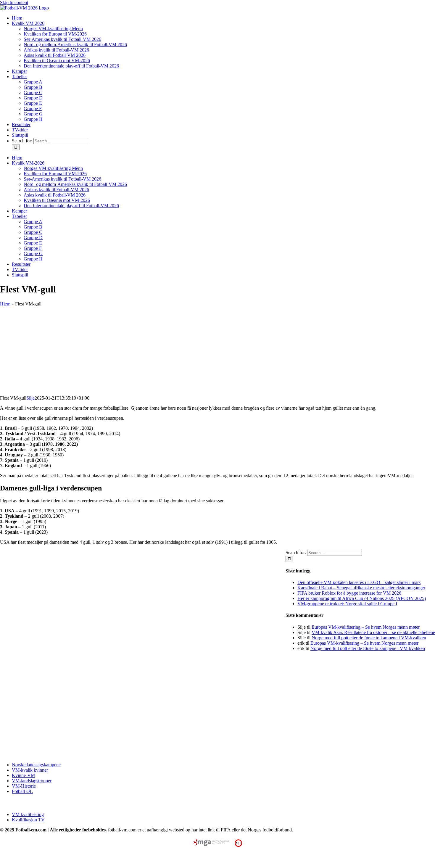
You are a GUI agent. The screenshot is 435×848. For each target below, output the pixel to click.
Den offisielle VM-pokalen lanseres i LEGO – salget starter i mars (358, 582)
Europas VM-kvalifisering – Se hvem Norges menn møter (366, 627)
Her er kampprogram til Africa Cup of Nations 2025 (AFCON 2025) (361, 598)
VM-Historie (24, 786)
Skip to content (14, 2)
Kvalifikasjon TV (28, 819)
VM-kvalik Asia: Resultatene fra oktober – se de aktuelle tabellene (373, 632)
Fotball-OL (22, 791)
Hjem (5, 303)
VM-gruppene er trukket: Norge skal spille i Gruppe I (347, 603)
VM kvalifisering (28, 814)
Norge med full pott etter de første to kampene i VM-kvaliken (369, 637)
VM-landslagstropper (31, 780)
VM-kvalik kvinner (30, 770)
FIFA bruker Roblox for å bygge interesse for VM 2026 (349, 593)
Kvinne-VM (23, 775)
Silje (30, 397)
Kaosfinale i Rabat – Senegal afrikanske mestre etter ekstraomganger (361, 587)
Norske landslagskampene (36, 764)
